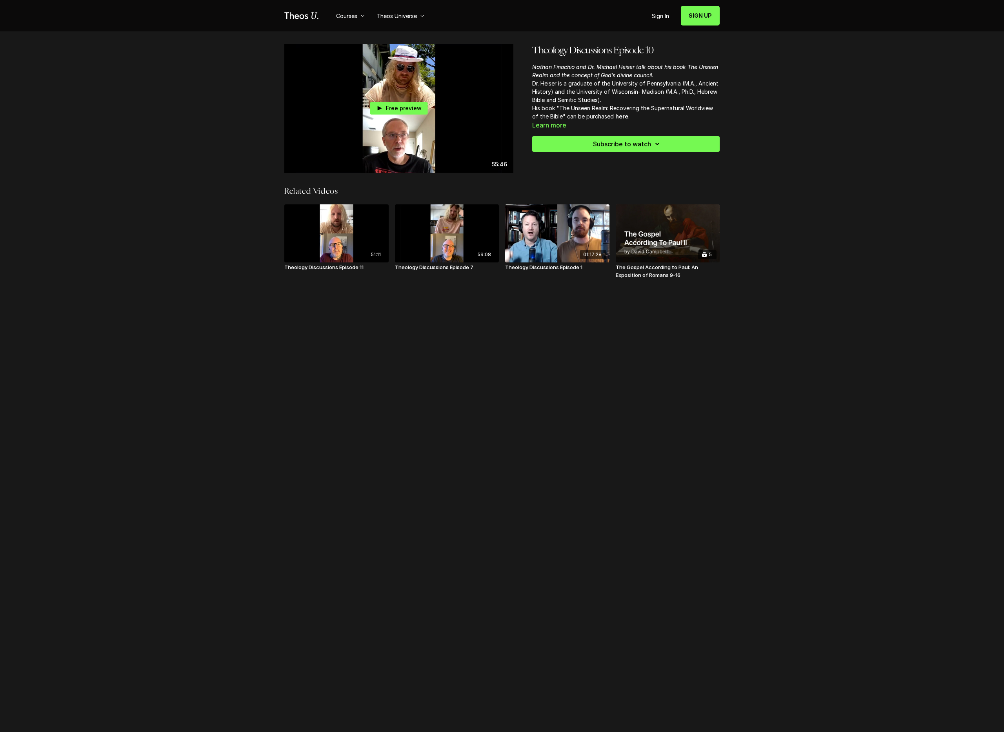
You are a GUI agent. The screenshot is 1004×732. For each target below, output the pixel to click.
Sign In (660, 16)
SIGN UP (700, 15)
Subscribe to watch (622, 144)
